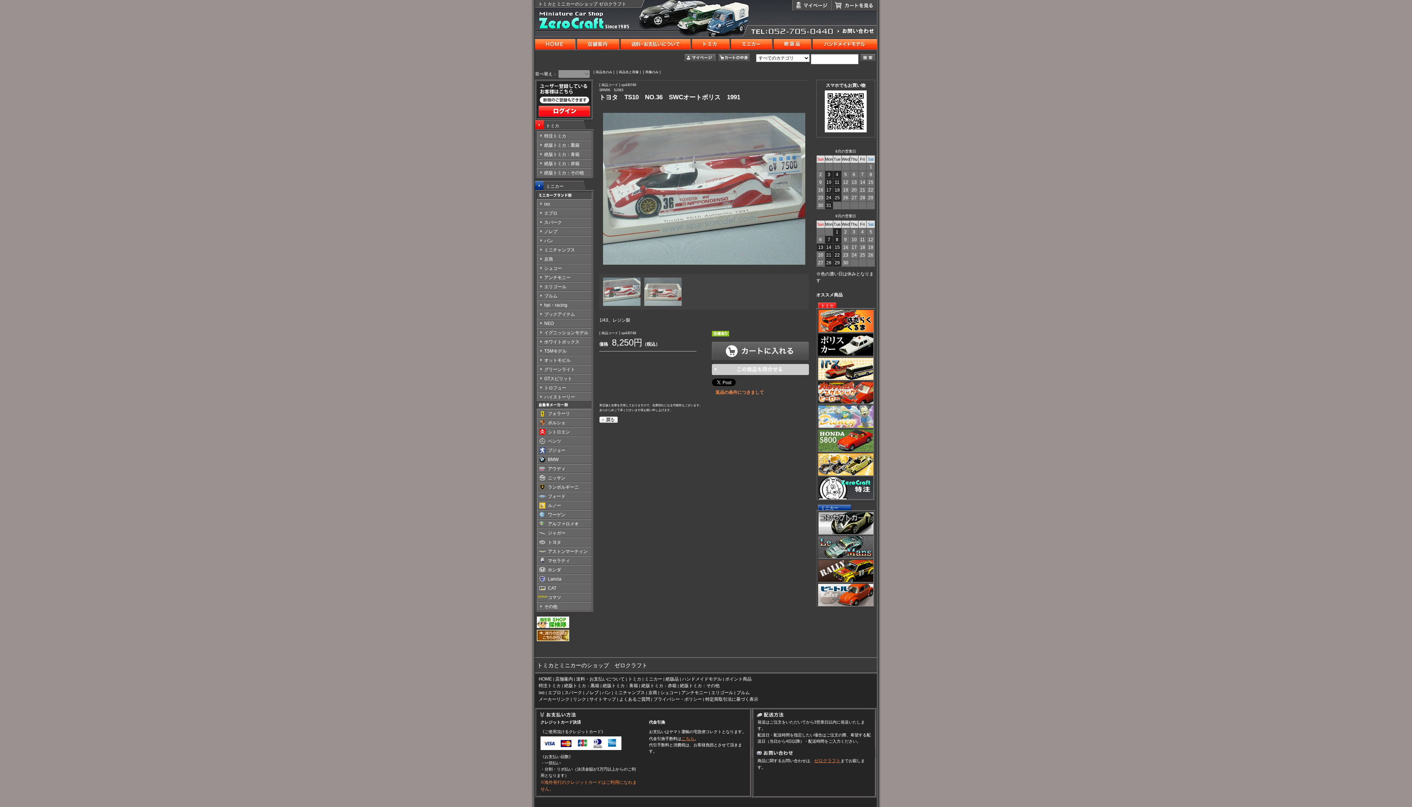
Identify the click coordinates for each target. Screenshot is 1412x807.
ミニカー (555, 186)
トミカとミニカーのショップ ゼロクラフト (582, 4)
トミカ (552, 125)
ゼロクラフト (827, 760)
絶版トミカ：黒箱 (581, 685)
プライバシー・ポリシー (677, 699)
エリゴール (722, 692)
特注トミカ (550, 685)
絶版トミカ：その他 (700, 685)
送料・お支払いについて (600, 679)
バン (606, 692)
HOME (545, 679)
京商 (652, 692)
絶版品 (672, 679)
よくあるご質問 (634, 699)
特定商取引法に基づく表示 (731, 699)
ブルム (743, 692)
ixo (542, 692)
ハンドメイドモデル (702, 679)
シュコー (669, 692)
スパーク (573, 692)
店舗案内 (564, 679)
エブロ (554, 692)
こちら (688, 738)
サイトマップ (602, 699)
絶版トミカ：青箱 (620, 685)
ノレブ (592, 692)
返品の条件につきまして (740, 392)
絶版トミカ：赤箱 (659, 685)
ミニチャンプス (629, 692)
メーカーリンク (554, 699)
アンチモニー (694, 692)
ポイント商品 (738, 679)
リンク (579, 699)
